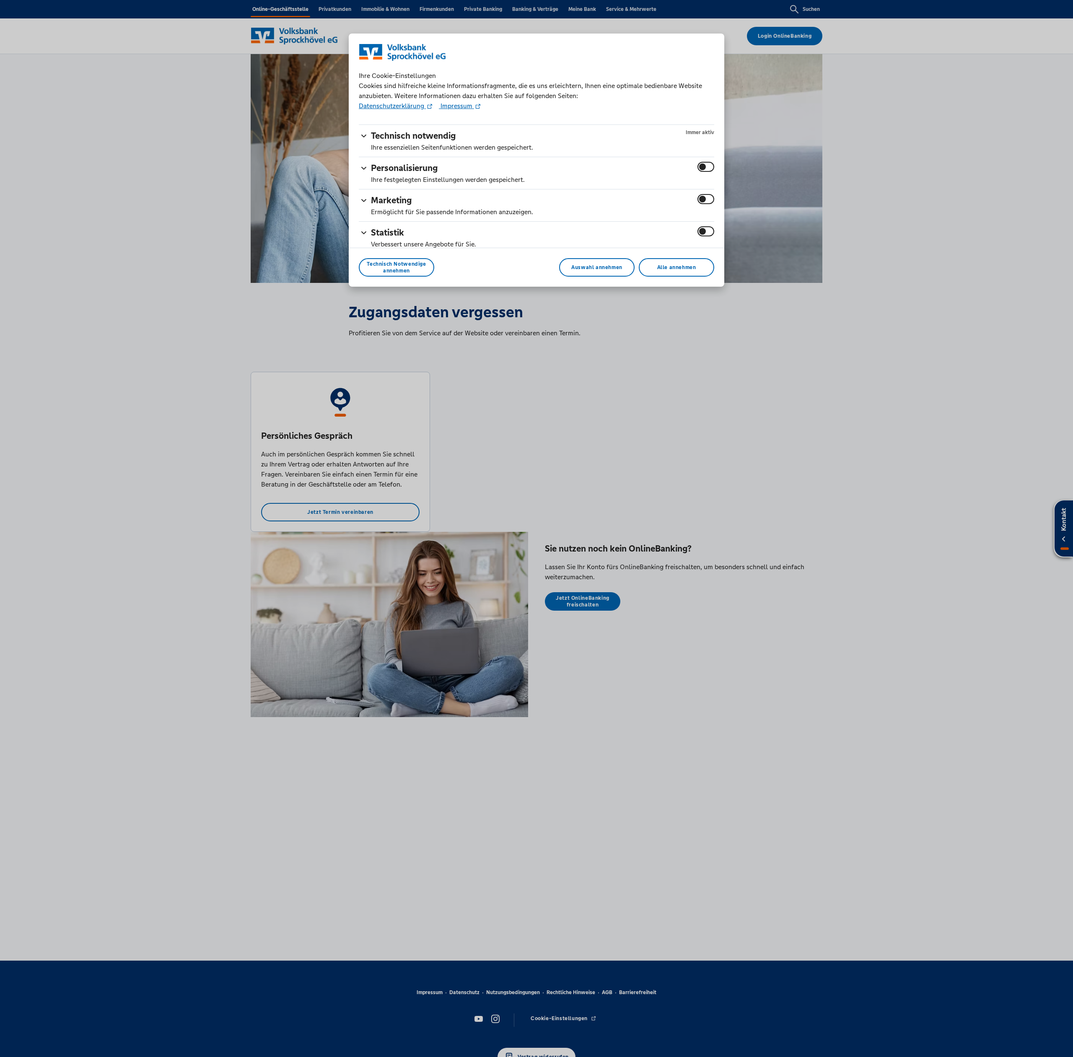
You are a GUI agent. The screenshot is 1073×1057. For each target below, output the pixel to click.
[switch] (705, 167)
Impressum (456, 106)
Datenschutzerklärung (392, 106)
